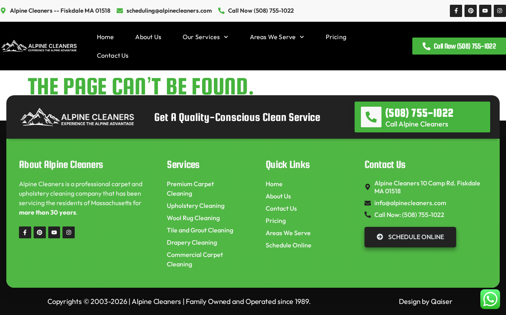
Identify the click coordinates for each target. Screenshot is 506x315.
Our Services (201, 37)
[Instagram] (500, 11)
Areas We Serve (273, 37)
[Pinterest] (470, 11)
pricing (336, 37)
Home (105, 37)
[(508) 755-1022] (371, 117)
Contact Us (113, 55)
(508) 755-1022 (419, 112)
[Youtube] (485, 11)
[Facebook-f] (456, 11)
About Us (148, 37)
